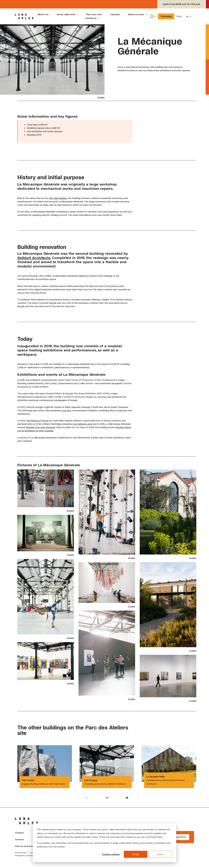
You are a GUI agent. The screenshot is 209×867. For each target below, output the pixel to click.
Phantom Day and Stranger (41, 427)
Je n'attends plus (82, 424)
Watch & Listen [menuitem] (136, 14)
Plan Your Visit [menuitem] (94, 14)
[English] (189, 16)
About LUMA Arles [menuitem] (66, 14)
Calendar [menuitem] (115, 14)
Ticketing (166, 16)
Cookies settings (111, 854)
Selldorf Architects (33, 258)
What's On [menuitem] (43, 14)
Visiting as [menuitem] (91, 18)
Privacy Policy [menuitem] (21, 853)
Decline (160, 854)
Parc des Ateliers (58, 198)
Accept (135, 854)
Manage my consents (24, 856)
